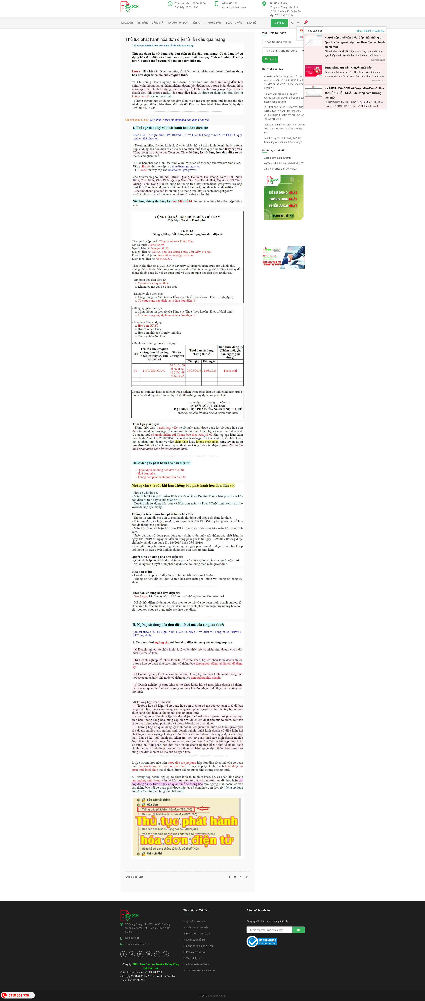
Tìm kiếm (270, 59)
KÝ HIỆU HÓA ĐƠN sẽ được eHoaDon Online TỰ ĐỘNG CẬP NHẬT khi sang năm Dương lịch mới (354, 93)
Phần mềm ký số (195, 952)
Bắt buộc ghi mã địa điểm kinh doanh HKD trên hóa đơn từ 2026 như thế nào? (284, 128)
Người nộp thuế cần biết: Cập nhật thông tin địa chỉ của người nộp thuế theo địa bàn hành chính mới (355, 42)
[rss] (140, 954)
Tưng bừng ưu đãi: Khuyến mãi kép (348, 67)
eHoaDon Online (217, 995)
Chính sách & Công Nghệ (199, 945)
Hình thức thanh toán (198, 933)
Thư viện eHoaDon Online (200, 970)
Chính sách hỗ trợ (196, 939)
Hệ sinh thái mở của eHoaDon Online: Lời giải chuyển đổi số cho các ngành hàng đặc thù (284, 97)
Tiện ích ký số (193, 958)
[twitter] (132, 954)
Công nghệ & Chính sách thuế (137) (285, 163)
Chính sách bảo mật (197, 927)
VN (298, 23)
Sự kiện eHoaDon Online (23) (282, 168)
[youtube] (149, 954)
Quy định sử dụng (196, 921)
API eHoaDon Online (198, 964)
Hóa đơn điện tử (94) (278, 157)
